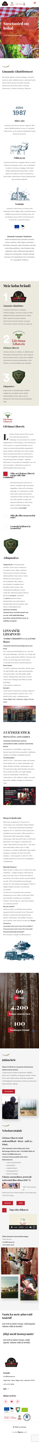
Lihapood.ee (8, 564)
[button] (19, 477)
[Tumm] (30, 1227)
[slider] (21, 1227)
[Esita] (12, 1227)
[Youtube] (11, 1401)
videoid (7, 598)
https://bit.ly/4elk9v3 (26, 926)
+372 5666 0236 (8, 1245)
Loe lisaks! (23, 508)
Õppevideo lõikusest (18, 1210)
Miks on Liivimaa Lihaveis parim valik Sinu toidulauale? (19, 475)
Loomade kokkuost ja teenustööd (20, 527)
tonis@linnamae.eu (8, 1242)
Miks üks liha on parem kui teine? (22, 516)
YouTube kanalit (19, 612)
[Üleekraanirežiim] (34, 1227)
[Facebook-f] (5, 1401)
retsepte (13, 595)
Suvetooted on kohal (16, 25)
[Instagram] (17, 1401)
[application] (23, 1221)
